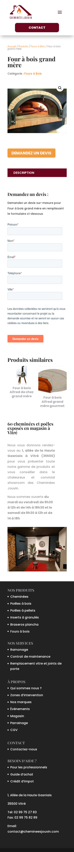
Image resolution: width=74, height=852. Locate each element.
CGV (14, 730)
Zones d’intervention (26, 695)
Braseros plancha (24, 624)
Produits (23, 46)
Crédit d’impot (22, 781)
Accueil (11, 46)
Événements (20, 709)
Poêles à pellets (22, 610)
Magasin (17, 716)
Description (23, 172)
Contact (37, 27)
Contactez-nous (23, 749)
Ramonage (19, 649)
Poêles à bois (20, 603)
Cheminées (19, 596)
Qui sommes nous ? (26, 688)
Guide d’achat (21, 774)
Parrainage (19, 723)
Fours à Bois (38, 46)
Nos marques (21, 702)
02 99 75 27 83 (25, 812)
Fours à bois (20, 631)
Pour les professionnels (28, 767)
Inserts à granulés (24, 617)
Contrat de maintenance (30, 656)
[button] (60, 88)
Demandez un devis (31, 153)
